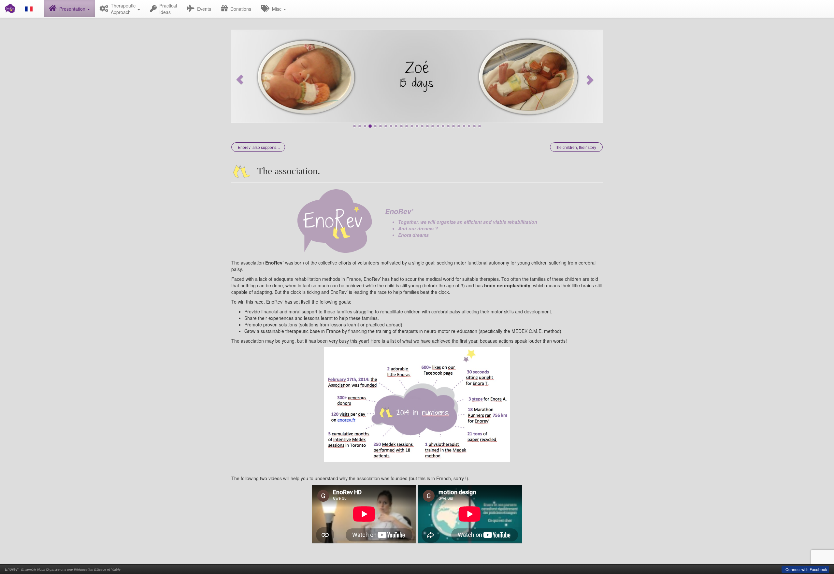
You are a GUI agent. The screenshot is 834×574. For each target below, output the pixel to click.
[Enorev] (10, 8)
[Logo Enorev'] (334, 220)
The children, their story (575, 147)
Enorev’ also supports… (259, 147)
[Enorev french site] (32, 9)
